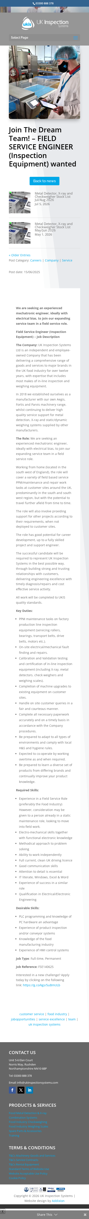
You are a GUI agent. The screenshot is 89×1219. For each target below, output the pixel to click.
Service (67, 260)
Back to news (44, 181)
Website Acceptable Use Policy (28, 1173)
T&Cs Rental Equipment (24, 1164)
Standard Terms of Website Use (29, 1169)
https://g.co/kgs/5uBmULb (41, 985)
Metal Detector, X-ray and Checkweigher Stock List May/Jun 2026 (54, 227)
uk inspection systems (44, 1024)
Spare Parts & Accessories (25, 1131)
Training (14, 1135)
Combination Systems (23, 1117)
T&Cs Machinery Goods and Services (32, 1155)
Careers (35, 260)
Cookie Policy (17, 1178)
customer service (31, 1014)
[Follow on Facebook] (12, 1090)
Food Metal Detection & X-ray (28, 1113)
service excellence (52, 1019)
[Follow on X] (20, 1090)
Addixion (58, 1201)
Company (52, 260)
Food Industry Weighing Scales (28, 1126)
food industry (57, 1014)
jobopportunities (23, 1019)
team (72, 1019)
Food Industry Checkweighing (28, 1122)
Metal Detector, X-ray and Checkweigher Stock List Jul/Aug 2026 (54, 196)
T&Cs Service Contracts (23, 1160)
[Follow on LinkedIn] (29, 1090)
